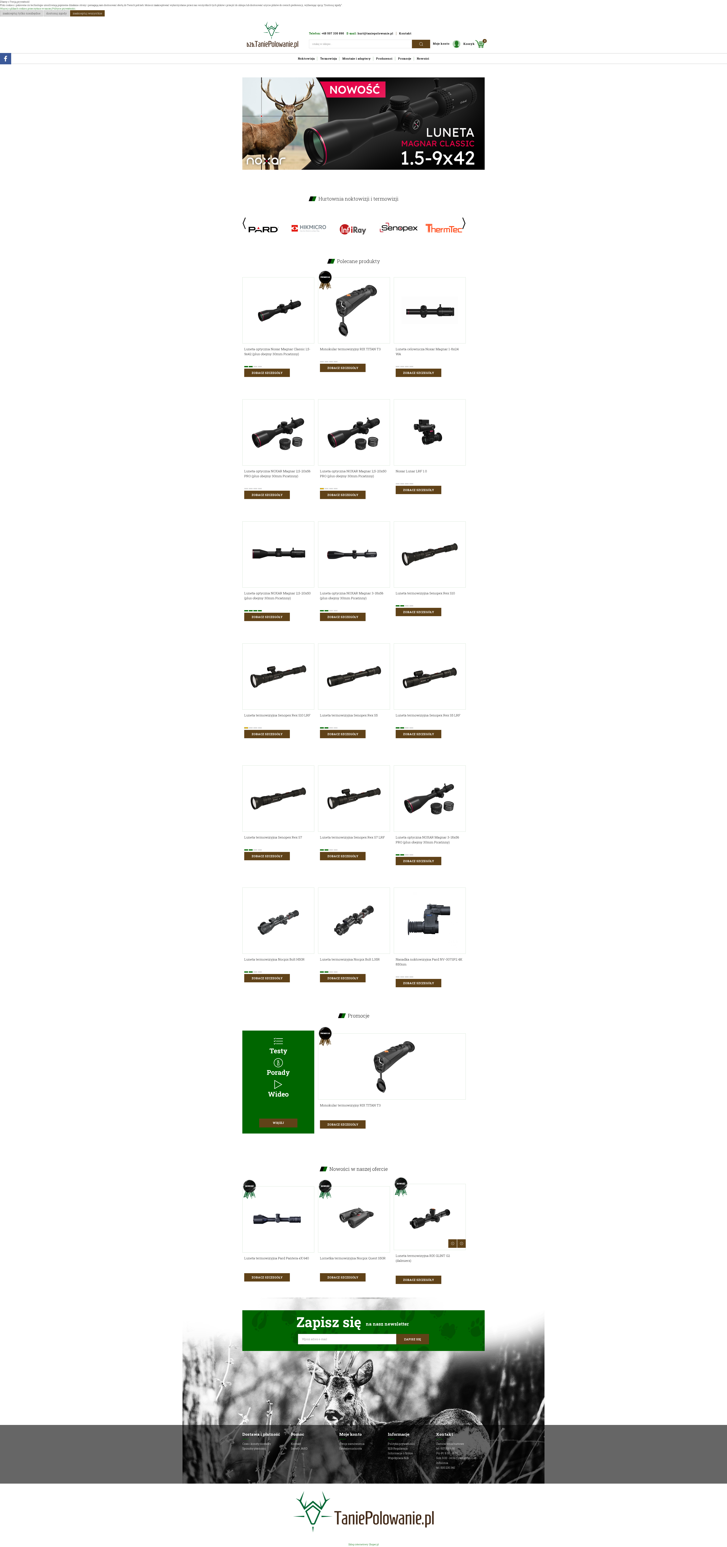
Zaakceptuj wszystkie (87, 13)
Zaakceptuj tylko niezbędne (22, 13)
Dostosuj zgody (56, 13)
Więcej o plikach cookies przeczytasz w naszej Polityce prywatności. (38, 8)
